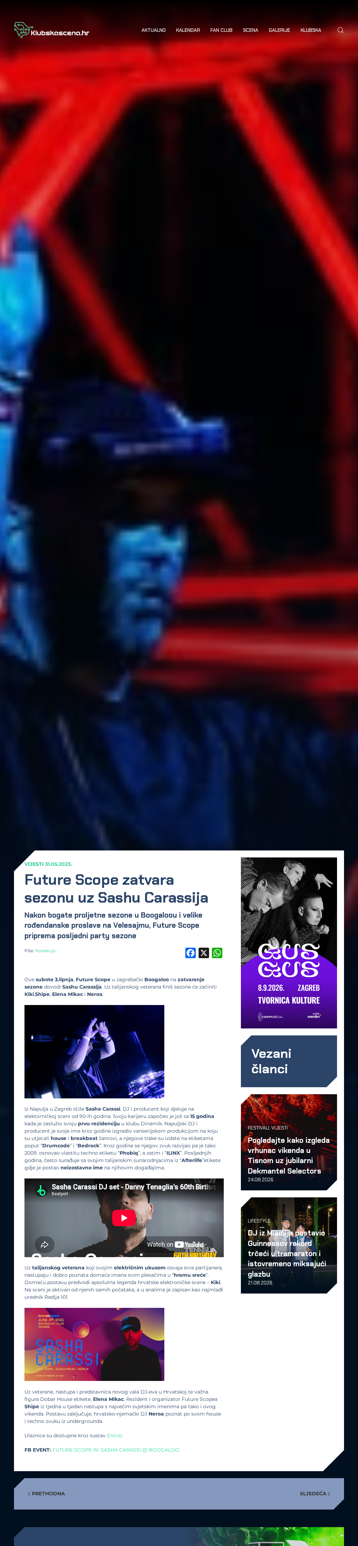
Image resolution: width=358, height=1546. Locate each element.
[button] (340, 30)
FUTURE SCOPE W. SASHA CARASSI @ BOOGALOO (115, 1450)
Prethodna (48, 1493)
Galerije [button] (279, 30)
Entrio (114, 1435)
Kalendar (188, 30)
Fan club (221, 30)
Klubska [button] (311, 30)
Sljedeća (313, 1493)
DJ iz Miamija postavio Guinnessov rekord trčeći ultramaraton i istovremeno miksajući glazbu (287, 1253)
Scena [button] (250, 30)
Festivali (258, 1128)
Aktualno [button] (154, 30)
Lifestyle (259, 1221)
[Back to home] (51, 30)
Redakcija (45, 950)
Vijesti (34, 864)
